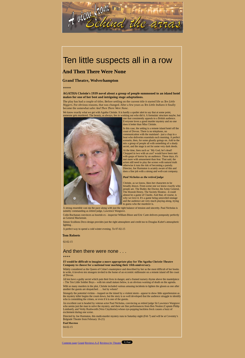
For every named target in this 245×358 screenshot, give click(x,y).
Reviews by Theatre (110, 343)
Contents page (69, 343)
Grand (81, 343)
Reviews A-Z (92, 343)
